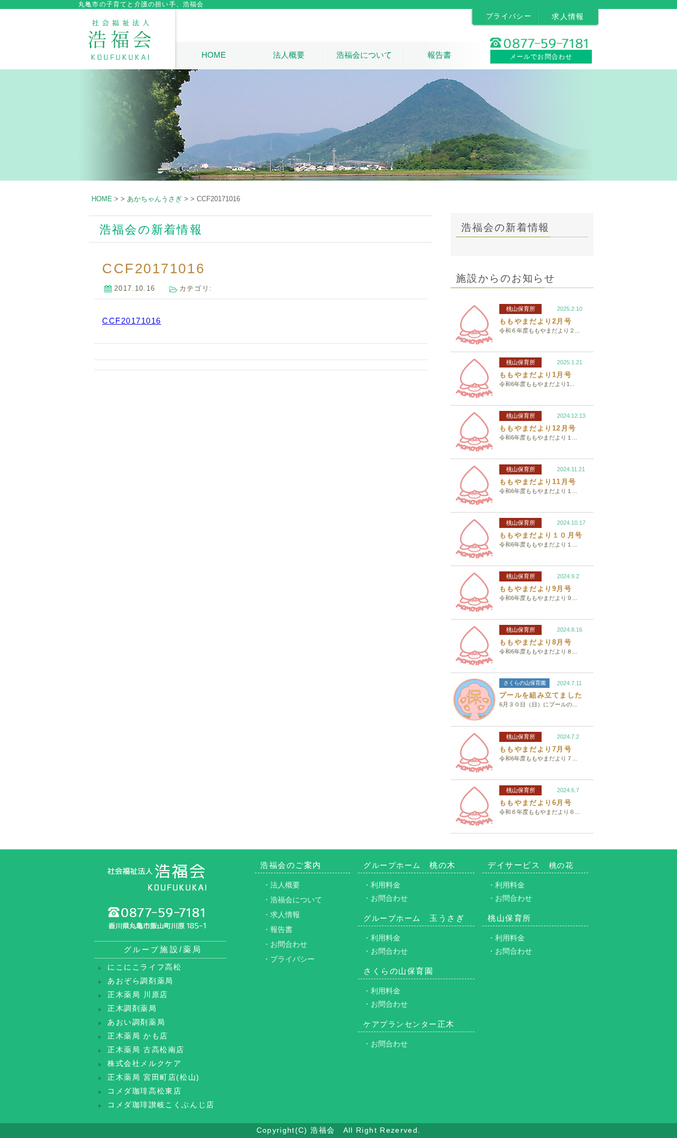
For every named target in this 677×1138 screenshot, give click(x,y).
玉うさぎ (413, 917)
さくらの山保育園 (525, 683)
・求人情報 (281, 914)
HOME (214, 54)
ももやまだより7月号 (535, 749)
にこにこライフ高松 (144, 967)
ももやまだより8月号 (535, 642)
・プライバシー (289, 959)
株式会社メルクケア (144, 1064)
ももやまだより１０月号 (540, 535)
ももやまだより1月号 (535, 375)
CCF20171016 (131, 320)
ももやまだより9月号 (535, 589)
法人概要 (289, 54)
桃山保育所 (520, 309)
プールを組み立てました (540, 695)
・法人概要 (281, 885)
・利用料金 (381, 885)
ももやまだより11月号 (537, 482)
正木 (409, 1023)
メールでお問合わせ (541, 56)
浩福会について (364, 54)
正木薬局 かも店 (137, 1036)
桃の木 (409, 865)
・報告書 (277, 929)
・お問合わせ (285, 944)
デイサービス (530, 865)
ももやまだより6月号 (535, 803)
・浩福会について (292, 899)
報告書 (439, 54)
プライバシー (509, 16)
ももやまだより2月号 (535, 321)
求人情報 (568, 16)
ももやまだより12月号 (537, 428)
